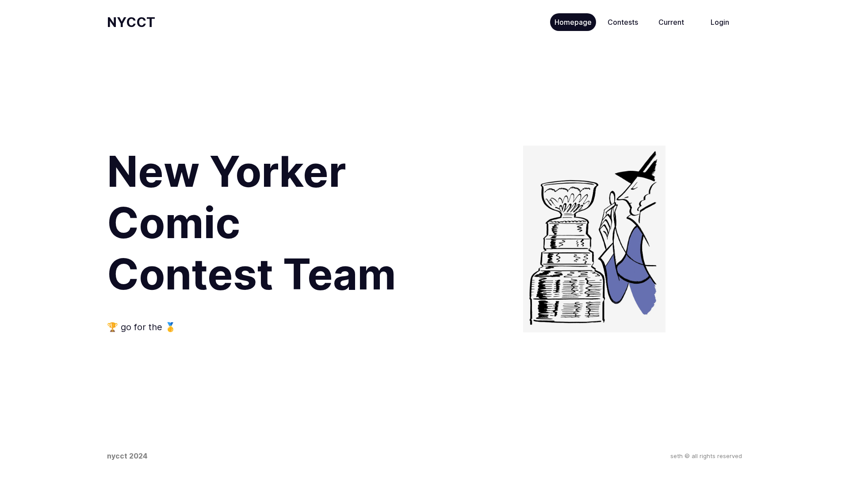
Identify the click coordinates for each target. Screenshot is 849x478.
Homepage (573, 22)
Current (671, 22)
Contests (623, 22)
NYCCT (131, 22)
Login (720, 22)
